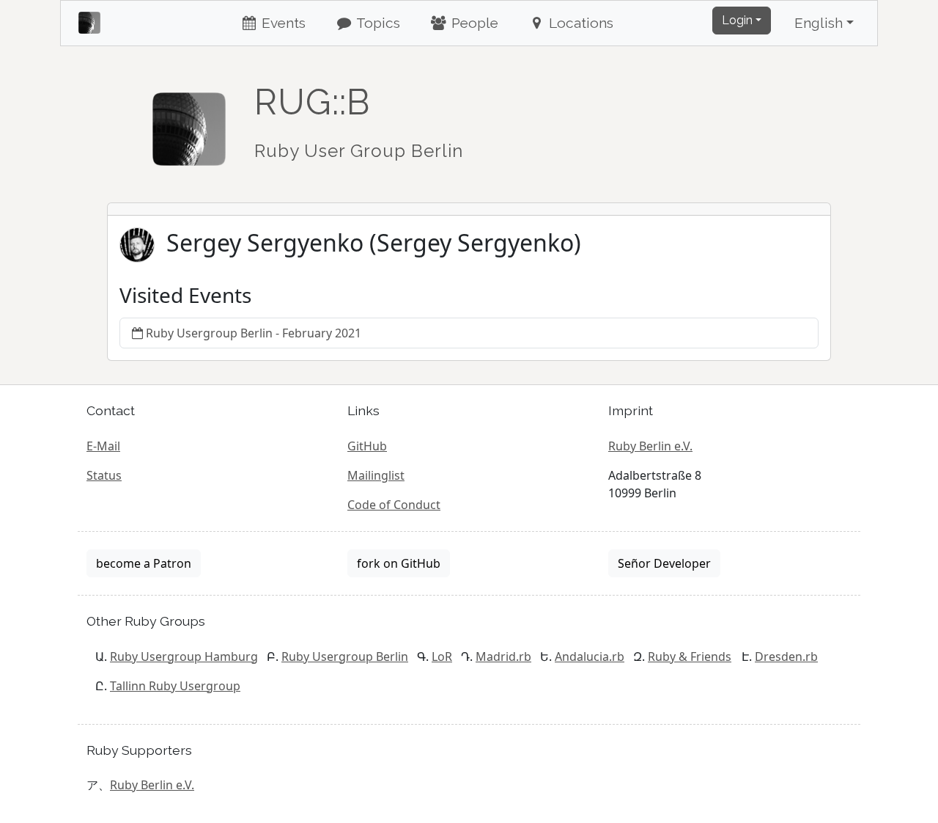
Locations (579, 23)
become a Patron (143, 563)
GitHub (367, 446)
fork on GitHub (398, 563)
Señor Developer (664, 563)
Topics (376, 23)
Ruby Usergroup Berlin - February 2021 (253, 333)
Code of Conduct (393, 505)
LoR (442, 656)
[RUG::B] (189, 122)
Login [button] (737, 20)
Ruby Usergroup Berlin (344, 656)
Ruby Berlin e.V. (650, 446)
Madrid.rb (503, 656)
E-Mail (103, 446)
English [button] (818, 23)
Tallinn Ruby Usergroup (175, 686)
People (473, 23)
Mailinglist (376, 475)
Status (104, 475)
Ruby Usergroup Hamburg (184, 656)
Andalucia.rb (589, 656)
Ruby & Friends (689, 656)
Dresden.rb (786, 656)
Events (282, 23)
